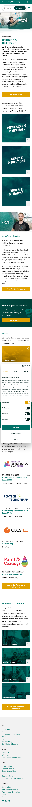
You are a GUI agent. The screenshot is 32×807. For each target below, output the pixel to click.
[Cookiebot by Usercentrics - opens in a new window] (22, 366)
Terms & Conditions (9, 771)
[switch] (27, 408)
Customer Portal (8, 797)
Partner (5, 739)
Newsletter (6, 794)
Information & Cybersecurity (12, 778)
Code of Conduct (8, 768)
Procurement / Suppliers (11, 734)
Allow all (16, 427)
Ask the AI (21, 8)
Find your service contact (11, 792)
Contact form (7, 787)
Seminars (5, 752)
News (4, 736)
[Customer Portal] (9, 801)
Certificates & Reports (10, 744)
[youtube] (3, 801)
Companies (6, 729)
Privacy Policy (7, 766)
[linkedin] (6, 801)
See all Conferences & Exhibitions (16, 586)
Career (4, 732)
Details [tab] (16, 371)
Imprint (5, 773)
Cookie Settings (8, 776)
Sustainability (7, 741)
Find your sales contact (10, 789)
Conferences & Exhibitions (11, 757)
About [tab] (26, 371)
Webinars (5, 755)
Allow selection (16, 433)
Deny (16, 439)
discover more (16, 94)
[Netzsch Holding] (3, 2)
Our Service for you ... (16, 289)
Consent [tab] (5, 371)
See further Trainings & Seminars (16, 707)
